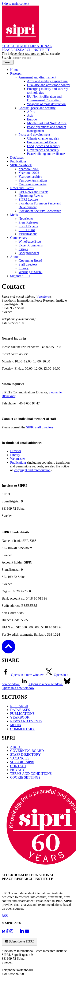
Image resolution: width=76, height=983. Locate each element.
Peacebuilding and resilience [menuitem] (46, 153)
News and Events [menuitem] (22, 188)
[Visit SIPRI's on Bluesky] (3, 931)
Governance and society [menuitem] (43, 150)
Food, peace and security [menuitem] (43, 146)
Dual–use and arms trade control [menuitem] (48, 85)
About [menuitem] (14, 257)
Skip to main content (15, 3)
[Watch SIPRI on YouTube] (27, 931)
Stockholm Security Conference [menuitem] (40, 211)
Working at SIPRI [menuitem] (30, 272)
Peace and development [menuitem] (34, 134)
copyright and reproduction (32, 470)
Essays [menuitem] (23, 249)
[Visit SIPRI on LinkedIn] (22, 931)
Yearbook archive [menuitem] (30, 176)
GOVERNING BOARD (27, 750)
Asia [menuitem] (30, 115)
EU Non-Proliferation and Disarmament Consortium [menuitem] (44, 98)
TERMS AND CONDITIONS (31, 773)
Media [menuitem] (14, 215)
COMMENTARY (22, 729)
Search (7, 57)
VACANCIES (20, 758)
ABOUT (16, 747)
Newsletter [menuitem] (26, 218)
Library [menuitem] (23, 268)
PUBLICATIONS (22, 713)
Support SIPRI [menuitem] (20, 276)
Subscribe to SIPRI (21, 941)
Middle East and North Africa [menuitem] (46, 123)
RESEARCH (19, 706)
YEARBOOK (20, 717)
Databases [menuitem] (17, 157)
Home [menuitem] (14, 69)
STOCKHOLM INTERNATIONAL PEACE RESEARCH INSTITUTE (27, 48)
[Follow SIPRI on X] (16, 932)
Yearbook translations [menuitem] (33, 180)
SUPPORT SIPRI (22, 762)
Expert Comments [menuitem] (31, 245)
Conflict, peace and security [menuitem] (37, 108)
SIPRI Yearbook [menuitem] (21, 165)
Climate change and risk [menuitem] (43, 138)
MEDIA (15, 725)
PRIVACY (17, 770)
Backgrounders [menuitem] (29, 253)
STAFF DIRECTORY (25, 754)
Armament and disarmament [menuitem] (37, 77)
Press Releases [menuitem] (28, 222)
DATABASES (20, 710)
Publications (18, 462)
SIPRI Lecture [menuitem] (28, 199)
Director (15, 451)
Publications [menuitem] (18, 161)
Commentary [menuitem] (18, 237)
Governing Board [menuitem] (30, 260)
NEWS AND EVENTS (26, 721)
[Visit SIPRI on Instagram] (11, 931)
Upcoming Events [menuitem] (31, 195)
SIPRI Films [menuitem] (27, 230)
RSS (5, 915)
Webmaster (17, 458)
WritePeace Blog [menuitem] (30, 241)
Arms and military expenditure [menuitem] (47, 81)
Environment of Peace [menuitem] (42, 142)
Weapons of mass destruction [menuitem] (46, 104)
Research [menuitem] (16, 73)
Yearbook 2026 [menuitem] (29, 169)
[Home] (20, 42)
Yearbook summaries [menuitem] (32, 184)
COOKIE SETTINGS (25, 777)
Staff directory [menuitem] (28, 264)
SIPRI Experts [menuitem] (28, 226)
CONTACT (18, 766)
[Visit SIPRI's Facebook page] (7, 931)
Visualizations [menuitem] (28, 234)
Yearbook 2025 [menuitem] (29, 173)
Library (15, 455)
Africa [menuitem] (31, 111)
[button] (8, 650)
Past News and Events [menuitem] (33, 192)
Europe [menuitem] (32, 119)
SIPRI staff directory (40, 427)
